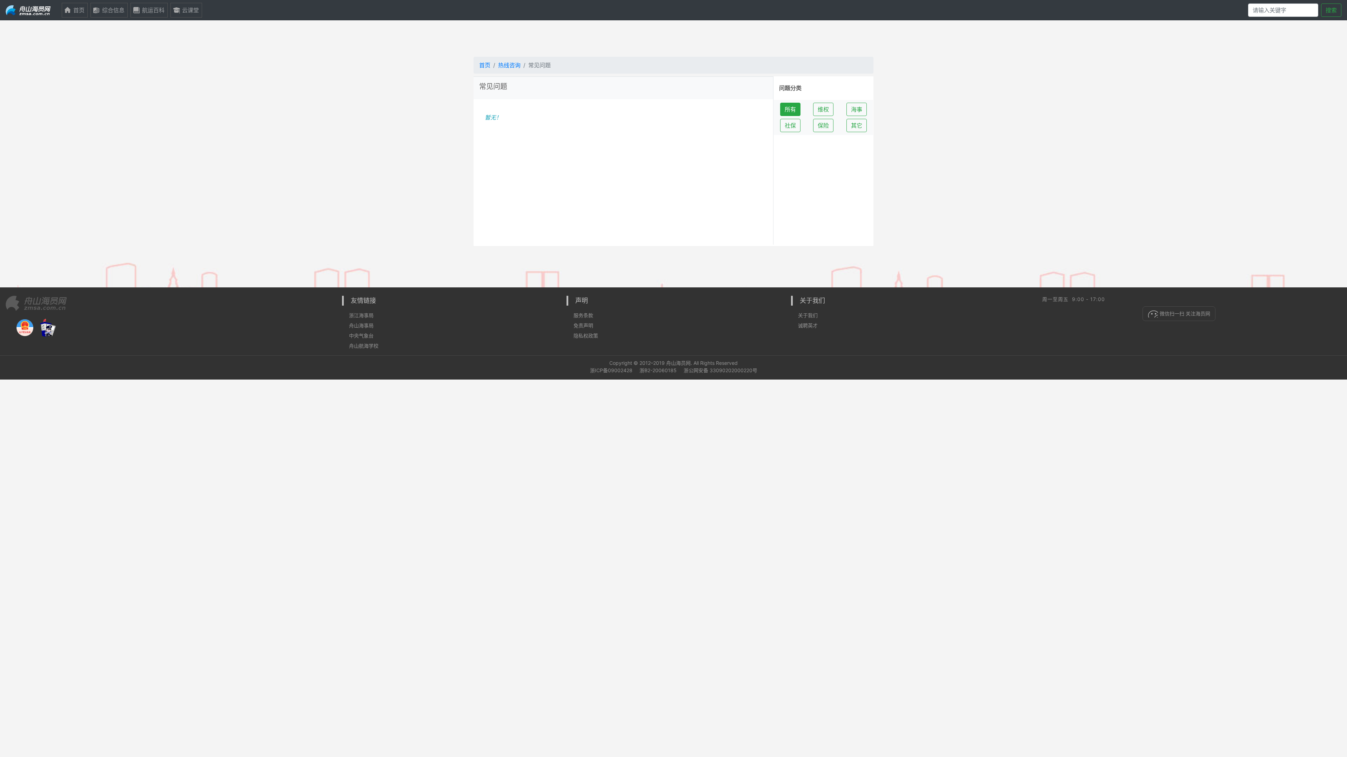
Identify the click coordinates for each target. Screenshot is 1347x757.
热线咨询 (509, 65)
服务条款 (583, 315)
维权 (823, 109)
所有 (790, 109)
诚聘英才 (808, 325)
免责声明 (583, 325)
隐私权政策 (586, 336)
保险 (823, 125)
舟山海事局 (361, 325)
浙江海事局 (361, 315)
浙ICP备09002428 (611, 370)
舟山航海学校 (363, 346)
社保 (790, 125)
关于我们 (808, 315)
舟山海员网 (678, 363)
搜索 (1331, 10)
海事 (856, 109)
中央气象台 (361, 336)
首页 (484, 65)
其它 (856, 125)
